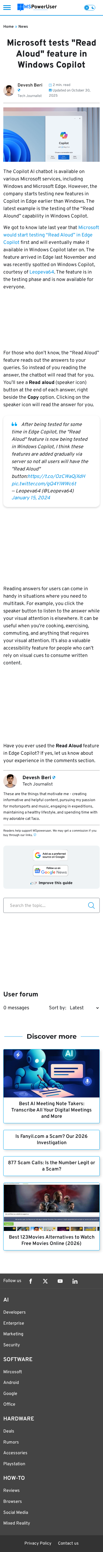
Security (11, 1345)
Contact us (68, 1543)
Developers (14, 1312)
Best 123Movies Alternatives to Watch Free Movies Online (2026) (51, 1240)
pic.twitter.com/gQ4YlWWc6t (44, 484)
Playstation (14, 1464)
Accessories (15, 1453)
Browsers (12, 1501)
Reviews (11, 1491)
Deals (8, 1431)
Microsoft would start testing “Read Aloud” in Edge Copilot (51, 235)
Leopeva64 (41, 272)
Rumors (11, 1442)
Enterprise (13, 1323)
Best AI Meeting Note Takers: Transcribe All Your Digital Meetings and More (51, 1110)
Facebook (30, 1281)
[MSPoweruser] (37, 7)
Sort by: (57, 1008)
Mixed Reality (16, 1523)
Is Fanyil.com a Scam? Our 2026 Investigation (51, 1139)
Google (10, 1394)
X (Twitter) (45, 1281)
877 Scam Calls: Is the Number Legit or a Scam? (51, 1166)
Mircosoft (12, 1372)
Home (8, 26)
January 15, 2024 (31, 498)
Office (9, 1404)
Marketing (13, 1334)
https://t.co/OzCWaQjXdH (56, 476)
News (23, 26)
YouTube (60, 1281)
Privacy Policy (37, 1543)
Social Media (15, 1512)
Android (11, 1383)
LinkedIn (75, 1281)
